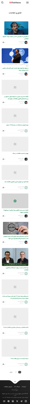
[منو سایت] (27, 2)
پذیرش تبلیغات (8, 387)
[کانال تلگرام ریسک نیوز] (21, 401)
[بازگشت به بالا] (15, 382)
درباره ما (24, 387)
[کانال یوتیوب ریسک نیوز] (4, 401)
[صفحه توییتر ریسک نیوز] (17, 401)
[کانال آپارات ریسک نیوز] (8, 401)
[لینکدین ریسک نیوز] (13, 401)
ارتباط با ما (17, 387)
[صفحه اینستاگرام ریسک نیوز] (26, 401)
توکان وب (4, 397)
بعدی (11, 372)
